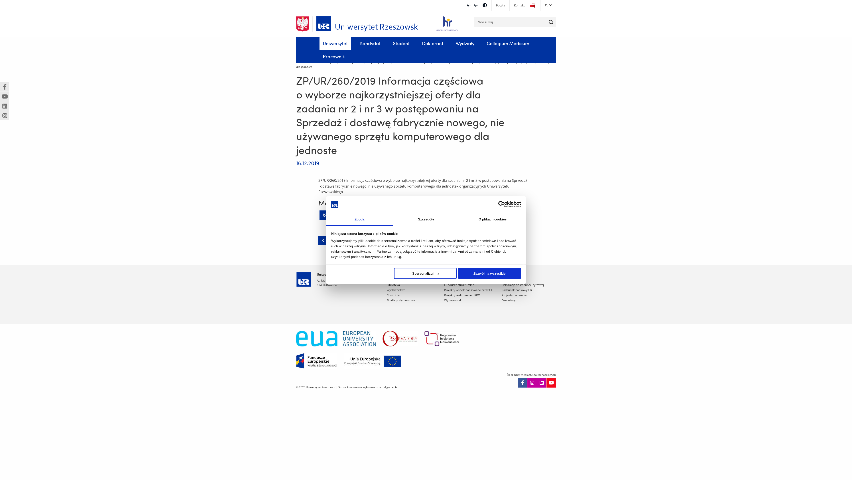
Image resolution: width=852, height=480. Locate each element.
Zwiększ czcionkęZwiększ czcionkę (475, 5)
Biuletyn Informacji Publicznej (532, 5)
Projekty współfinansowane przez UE (468, 290)
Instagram (532, 383)
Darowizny (509, 300)
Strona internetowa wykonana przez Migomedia (367, 387)
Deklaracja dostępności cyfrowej (523, 285)
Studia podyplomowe (401, 300)
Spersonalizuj (423, 273)
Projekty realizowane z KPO (462, 295)
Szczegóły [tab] (426, 219)
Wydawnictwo (396, 290)
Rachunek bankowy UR (517, 290)
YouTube (551, 383)
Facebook (522, 383)
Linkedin (541, 383)
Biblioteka (393, 285)
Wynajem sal (452, 300)
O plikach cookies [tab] (493, 219)
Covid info (393, 295)
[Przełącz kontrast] (485, 5)
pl (546, 5)
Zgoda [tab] (360, 219)
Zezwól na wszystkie (489, 273)
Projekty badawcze (514, 295)
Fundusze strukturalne (459, 285)
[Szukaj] (551, 22)
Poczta (500, 5)
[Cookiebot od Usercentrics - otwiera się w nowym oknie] (501, 204)
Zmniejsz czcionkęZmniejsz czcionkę (468, 5)
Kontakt (519, 5)
